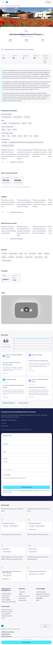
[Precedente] (3, 162)
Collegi (20, 594)
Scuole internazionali (24, 596)
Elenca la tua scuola (7, 609)
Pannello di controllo (7, 615)
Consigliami (22, 591)
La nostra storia (6, 595)
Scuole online (22, 598)
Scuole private (22, 600)
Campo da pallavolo (6, 260)
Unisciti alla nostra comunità (9, 601)
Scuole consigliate (40, 591)
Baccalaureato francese (14, 123)
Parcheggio (11, 257)
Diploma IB (24, 123)
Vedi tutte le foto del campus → (16, 212)
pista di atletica (19, 257)
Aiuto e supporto (6, 613)
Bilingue (3, 129)
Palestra (40, 253)
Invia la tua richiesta (26, 487)
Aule (26, 253)
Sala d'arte (4, 253)
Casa (2, 5)
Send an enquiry (26, 642)
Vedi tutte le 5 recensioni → (9, 402)
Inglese (8, 129)
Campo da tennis (38, 257)
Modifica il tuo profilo (7, 611)
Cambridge (4, 123)
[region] (26, 17)
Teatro (46, 257)
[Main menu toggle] (2, 2)
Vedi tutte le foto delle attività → (16, 238)
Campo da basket (13, 253)
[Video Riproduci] (26, 309)
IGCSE (30, 123)
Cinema (20, 253)
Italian (45, 626)
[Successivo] (7, 162)
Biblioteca (4, 257)
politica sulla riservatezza (25, 490)
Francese (15, 129)
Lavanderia (46, 253)
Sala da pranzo (32, 253)
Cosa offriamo (5, 597)
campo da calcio (29, 257)
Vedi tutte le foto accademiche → (17, 162)
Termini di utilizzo (5, 634)
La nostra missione (6, 593)
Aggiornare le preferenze (42, 594)
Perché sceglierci (6, 599)
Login (37, 600)
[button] (48, 2)
